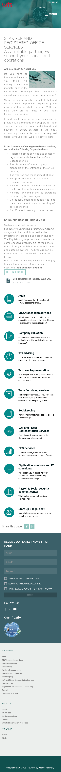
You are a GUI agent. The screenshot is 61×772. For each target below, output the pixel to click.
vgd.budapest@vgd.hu (30, 267)
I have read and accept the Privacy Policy (29, 589)
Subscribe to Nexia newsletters (24, 584)
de (57, 2)
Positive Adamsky (46, 768)
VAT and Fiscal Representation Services (18, 680)
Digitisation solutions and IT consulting (17, 687)
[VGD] (7, 5)
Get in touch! (15, 272)
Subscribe (30, 595)
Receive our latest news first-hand (26, 544)
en (53, 2)
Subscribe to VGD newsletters (23, 579)
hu (50, 2)
